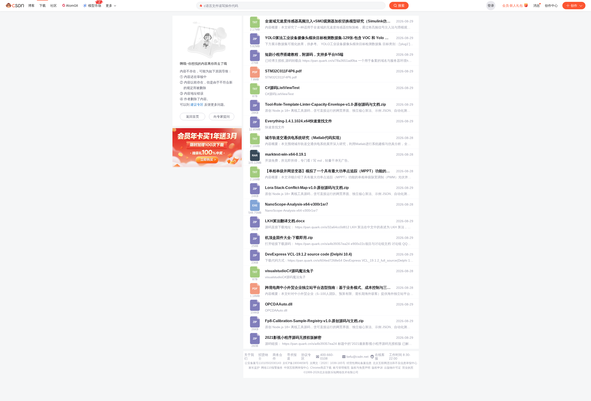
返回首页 (192, 116)
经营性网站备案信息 (359, 363)
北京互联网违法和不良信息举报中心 (395, 363)
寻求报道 (292, 356)
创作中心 (551, 5)
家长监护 (254, 367)
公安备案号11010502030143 (263, 363)
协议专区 (306, 356)
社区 (53, 5)
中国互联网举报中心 (296, 367)
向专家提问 (222, 116)
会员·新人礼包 (513, 5)
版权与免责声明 (360, 367)
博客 (31, 5)
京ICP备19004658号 (295, 363)
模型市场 (94, 5)
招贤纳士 (263, 356)
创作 (574, 5)
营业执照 (407, 367)
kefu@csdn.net (357, 356)
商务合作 (277, 356)
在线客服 (380, 356)
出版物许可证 (392, 367)
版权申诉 (377, 367)
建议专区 (197, 104)
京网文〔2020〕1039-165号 (327, 363)
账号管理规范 (341, 367)
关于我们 (249, 356)
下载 (42, 5)
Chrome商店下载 (321, 367)
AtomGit (72, 5)
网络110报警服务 (272, 367)
